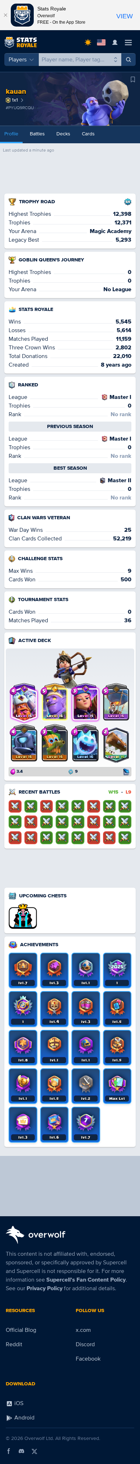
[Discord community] (21, 1451)
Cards (88, 134)
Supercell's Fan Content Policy (86, 1279)
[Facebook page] (8, 1451)
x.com (83, 1330)
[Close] (5, 15)
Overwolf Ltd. (39, 1438)
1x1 (15, 100)
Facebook (88, 1358)
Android (23, 1417)
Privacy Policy (44, 1288)
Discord (85, 1344)
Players (18, 59)
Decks (63, 134)
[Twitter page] (34, 1451)
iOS (18, 1403)
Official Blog (21, 1330)
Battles (37, 134)
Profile (11, 134)
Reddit (14, 1344)
